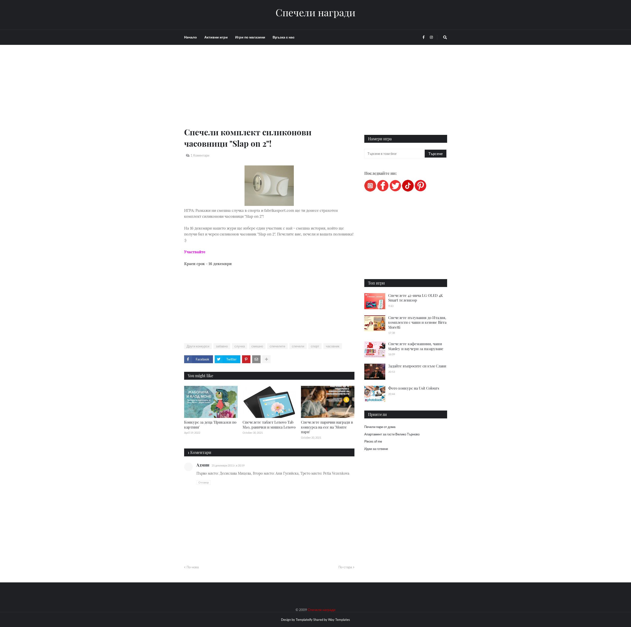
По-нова (193, 567)
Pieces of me (373, 441)
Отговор (203, 482)
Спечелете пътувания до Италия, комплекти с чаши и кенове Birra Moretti (417, 322)
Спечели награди (315, 12)
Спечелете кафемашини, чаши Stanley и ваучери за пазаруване (415, 346)
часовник (332, 346)
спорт (315, 346)
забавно (222, 346)
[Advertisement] (269, 91)
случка (239, 346)
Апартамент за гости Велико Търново (392, 434)
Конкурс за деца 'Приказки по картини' (210, 425)
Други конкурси (198, 346)
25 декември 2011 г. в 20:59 (228, 465)
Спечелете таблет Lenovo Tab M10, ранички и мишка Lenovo (269, 425)
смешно (257, 346)
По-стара (345, 567)
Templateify (304, 620)
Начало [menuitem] (190, 37)
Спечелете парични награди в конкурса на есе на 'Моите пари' (327, 427)
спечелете (277, 346)
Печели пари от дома (379, 427)
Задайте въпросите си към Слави (417, 365)
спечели (298, 346)
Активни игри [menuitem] (216, 37)
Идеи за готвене (376, 449)
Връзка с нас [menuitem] (284, 37)
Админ (202, 464)
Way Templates (339, 620)
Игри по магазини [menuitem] (250, 37)
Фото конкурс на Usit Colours (413, 388)
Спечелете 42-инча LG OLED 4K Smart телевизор (415, 298)
